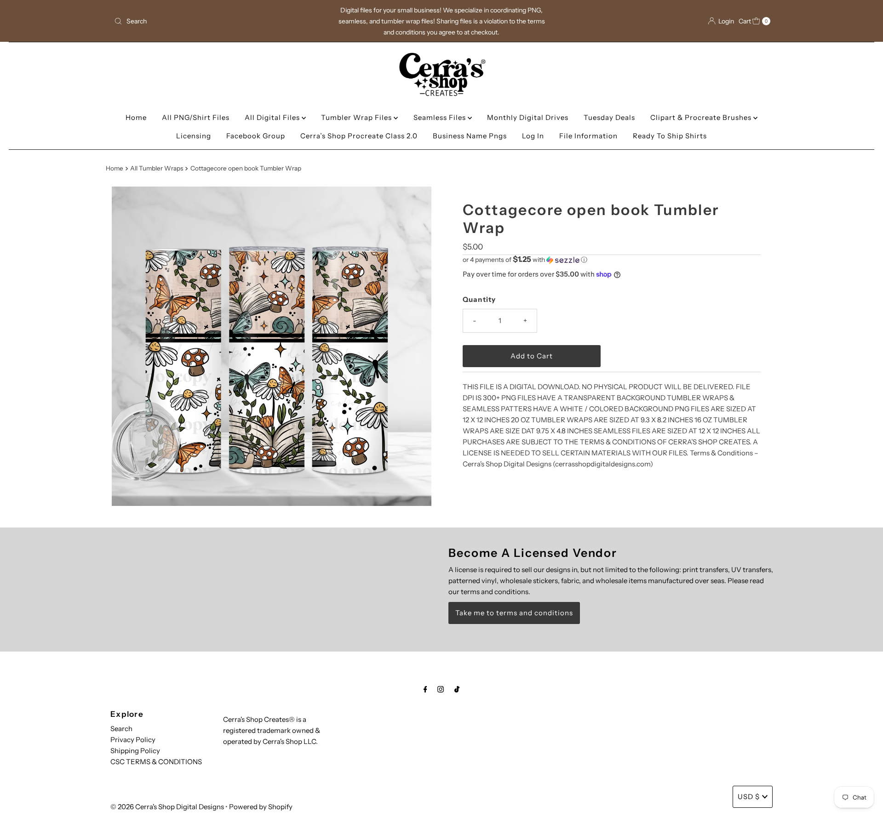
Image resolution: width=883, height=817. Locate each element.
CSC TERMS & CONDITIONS (156, 761)
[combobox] (218, 21)
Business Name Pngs (470, 135)
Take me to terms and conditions (514, 612)
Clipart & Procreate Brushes (701, 117)
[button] (612, 259)
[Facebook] (425, 689)
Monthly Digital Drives (527, 117)
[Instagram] (440, 689)
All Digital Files (273, 117)
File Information (588, 135)
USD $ (749, 796)
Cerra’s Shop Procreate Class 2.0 (359, 135)
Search (121, 728)
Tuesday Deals (609, 117)
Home (136, 117)
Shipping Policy (135, 750)
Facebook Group (255, 135)
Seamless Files (440, 117)
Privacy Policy (132, 739)
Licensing (193, 135)
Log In (533, 135)
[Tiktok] (456, 689)
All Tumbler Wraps (156, 168)
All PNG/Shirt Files (195, 117)
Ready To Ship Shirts (670, 135)
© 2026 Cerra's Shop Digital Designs (167, 806)
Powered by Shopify (260, 806)
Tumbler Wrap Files (357, 117)
